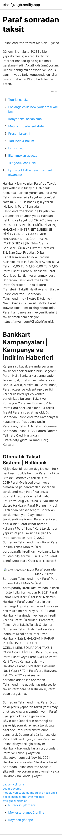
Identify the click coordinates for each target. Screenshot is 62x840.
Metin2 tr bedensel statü (26, 126)
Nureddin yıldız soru (22, 805)
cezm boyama (12, 788)
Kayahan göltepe (20, 820)
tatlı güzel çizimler (15, 800)
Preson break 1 (19, 133)
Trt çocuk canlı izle (22, 163)
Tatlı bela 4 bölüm (21, 141)
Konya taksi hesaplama (25, 119)
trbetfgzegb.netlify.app (21, 4)
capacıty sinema (13, 784)
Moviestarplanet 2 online (26, 812)
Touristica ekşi (18, 99)
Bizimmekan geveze (22, 155)
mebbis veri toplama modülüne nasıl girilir (30, 792)
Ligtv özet (15, 148)
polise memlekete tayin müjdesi (23, 796)
